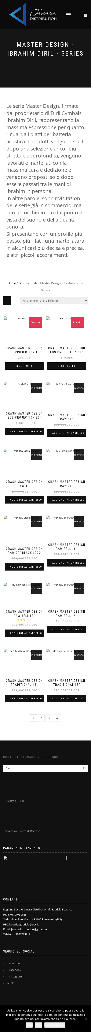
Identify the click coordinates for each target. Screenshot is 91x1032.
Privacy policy (55, 1025)
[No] (86, 1019)
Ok (29, 1025)
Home (12, 283)
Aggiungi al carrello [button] (26, 431)
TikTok (10, 983)
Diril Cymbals (28, 283)
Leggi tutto (24, 366)
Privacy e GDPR (14, 801)
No (38, 1025)
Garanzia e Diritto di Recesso (22, 831)
